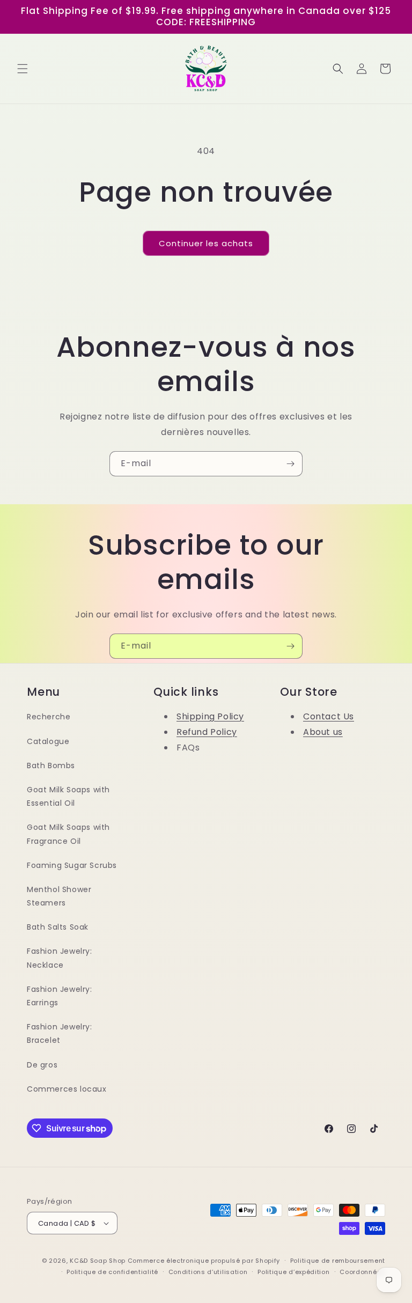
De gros (42, 1064)
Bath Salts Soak (58, 927)
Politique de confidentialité (112, 1272)
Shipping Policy (210, 716)
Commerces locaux (67, 1089)
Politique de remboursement (337, 1260)
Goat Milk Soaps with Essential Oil (68, 796)
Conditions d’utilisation (208, 1272)
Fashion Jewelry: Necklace (59, 958)
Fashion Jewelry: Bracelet (59, 1033)
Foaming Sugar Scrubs (72, 865)
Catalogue (48, 741)
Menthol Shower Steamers (59, 896)
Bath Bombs (51, 765)
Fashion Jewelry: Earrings (59, 996)
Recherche (48, 716)
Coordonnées (362, 1272)
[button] (22, 68)
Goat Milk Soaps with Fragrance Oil (68, 834)
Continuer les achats (206, 243)
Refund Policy (206, 732)
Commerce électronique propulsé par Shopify (204, 1260)
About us (323, 732)
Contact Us (328, 716)
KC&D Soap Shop (98, 1260)
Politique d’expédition (293, 1272)
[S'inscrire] (290, 463)
